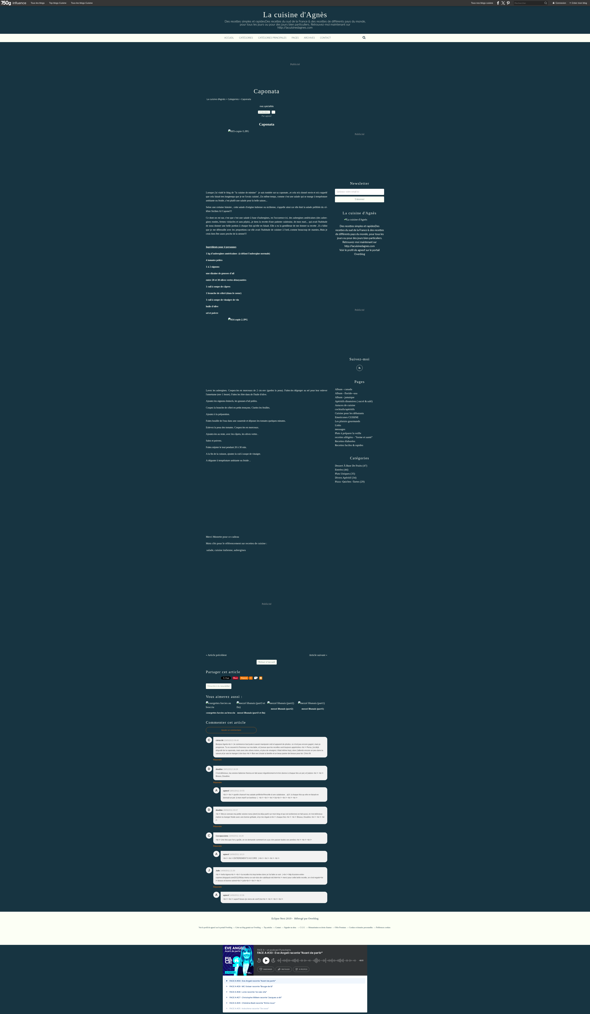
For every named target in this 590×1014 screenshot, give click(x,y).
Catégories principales (272, 38)
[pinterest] (508, 3)
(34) (345, 477)
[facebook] (498, 3)
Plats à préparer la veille (348, 433)
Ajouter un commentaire (231, 730)
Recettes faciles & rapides (349, 445)
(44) (341, 469)
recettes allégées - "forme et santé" (354, 437)
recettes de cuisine (256, 543)
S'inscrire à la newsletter (218, 686)
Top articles (268, 927)
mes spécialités (267, 106)
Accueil (229, 38)
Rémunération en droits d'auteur (320, 927)
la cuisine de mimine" (246, 192)
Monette (217, 536)
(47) (351, 465)
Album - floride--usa (346, 393)
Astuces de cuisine (345, 405)
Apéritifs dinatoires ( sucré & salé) (354, 401)
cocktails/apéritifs (345, 409)
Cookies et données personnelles (361, 927)
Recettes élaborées (345, 441)
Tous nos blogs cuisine (482, 3)
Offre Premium (340, 927)
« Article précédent (216, 655)
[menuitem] (229, 38)
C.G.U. (302, 927)
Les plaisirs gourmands (347, 421)
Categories (233, 99)
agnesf (361, 250)
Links (338, 425)
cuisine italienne (224, 550)
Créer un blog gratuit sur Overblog (248, 927)
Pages (295, 38)
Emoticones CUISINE (346, 417)
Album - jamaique (344, 397)
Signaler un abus (290, 927)
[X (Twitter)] (503, 3)
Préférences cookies (383, 927)
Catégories (246, 38)
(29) (350, 481)
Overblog (313, 918)
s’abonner (267, 969)
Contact (325, 38)
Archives (309, 38)
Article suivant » (318, 655)
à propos (303, 969)
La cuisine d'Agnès (295, 14)
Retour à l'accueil (266, 662)
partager (285, 969)
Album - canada (343, 389)
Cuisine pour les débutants (349, 413)
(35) (345, 473)
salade (209, 550)
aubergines (240, 550)
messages (340, 429)
